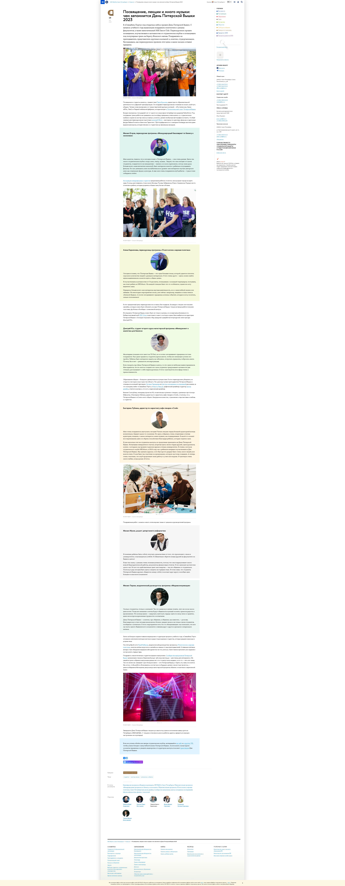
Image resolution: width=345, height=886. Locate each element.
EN (230, 2)
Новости (128, 841)
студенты (126, 777)
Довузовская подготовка (140, 857)
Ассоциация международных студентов (136, 181)
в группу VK (188, 743)
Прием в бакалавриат (139, 862)
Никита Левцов (158, 387)
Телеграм (221, 70)
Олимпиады (137, 860)
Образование (139, 847)
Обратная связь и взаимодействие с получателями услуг (143, 874)
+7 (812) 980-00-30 (222, 100)
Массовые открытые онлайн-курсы (223, 855)
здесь (202, 882)
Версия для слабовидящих (114, 873)
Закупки (109, 865)
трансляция (184, 748)
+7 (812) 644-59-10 (222, 86)
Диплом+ (136, 867)
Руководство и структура (114, 853)
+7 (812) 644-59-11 (222, 84)
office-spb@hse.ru (221, 88)
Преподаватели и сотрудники (115, 858)
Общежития (220, 139)
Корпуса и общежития (113, 862)
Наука (163, 847)
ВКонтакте (222, 68)
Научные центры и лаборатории (169, 851)
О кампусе (112, 847)
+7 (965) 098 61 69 (222, 120)
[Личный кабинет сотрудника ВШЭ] (238, 2)
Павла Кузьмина (162, 102)
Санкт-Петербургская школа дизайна (142, 790)
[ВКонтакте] (124, 758)
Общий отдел (220, 76)
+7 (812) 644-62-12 (222, 134)
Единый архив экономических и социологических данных (195, 854)
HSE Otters (143, 315)
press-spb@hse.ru (221, 119)
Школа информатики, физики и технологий (136, 792)
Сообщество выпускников (162, 790)
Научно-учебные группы (167, 854)
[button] (124, 212)
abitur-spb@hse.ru (221, 136)
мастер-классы (135, 777)
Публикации (190, 851)
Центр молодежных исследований (181, 790)
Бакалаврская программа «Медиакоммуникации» (138, 785)
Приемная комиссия (222, 124)
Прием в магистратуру (140, 864)
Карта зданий (220, 91)
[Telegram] (127, 758)
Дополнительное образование (142, 869)
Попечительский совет (114, 860)
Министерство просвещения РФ (222, 853)
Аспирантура (137, 871)
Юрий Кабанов (143, 645)
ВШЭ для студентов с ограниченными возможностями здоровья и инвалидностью (117, 869)
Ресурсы (190, 847)
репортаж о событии (147, 777)
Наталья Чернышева (153, 384)
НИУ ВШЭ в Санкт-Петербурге (164, 785)
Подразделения (112, 855)
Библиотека (190, 849)
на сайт (179, 743)
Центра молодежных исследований (174, 384)
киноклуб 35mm (157, 120)
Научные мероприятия (166, 849)
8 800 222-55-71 (221, 153)
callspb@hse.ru (221, 102)
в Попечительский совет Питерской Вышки (181, 109)
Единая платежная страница (115, 875)
